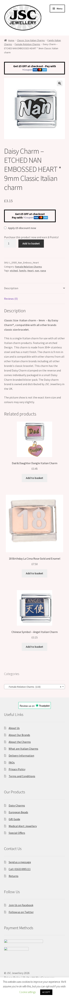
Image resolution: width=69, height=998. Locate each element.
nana (43, 270)
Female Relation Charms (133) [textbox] (33, 686)
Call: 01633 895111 (20, 869)
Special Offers (17, 833)
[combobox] (34, 686)
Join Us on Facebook (21, 905)
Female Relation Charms (27, 44)
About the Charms (20, 742)
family (22, 270)
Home (11, 40)
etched (14, 270)
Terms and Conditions (22, 776)
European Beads (18, 812)
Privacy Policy (17, 769)
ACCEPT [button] (46, 992)
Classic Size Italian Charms (31, 40)
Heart (30, 270)
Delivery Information (21, 755)
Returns (13, 876)
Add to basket (31, 243)
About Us (14, 728)
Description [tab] (11, 288)
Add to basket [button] (34, 478)
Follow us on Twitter (21, 912)
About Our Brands (19, 735)
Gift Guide (14, 819)
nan (37, 270)
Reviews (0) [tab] (11, 298)
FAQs (12, 762)
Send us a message (20, 862)
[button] (59, 83)
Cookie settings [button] (27, 992)
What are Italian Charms (23, 748)
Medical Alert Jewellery (23, 826)
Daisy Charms (17, 805)
